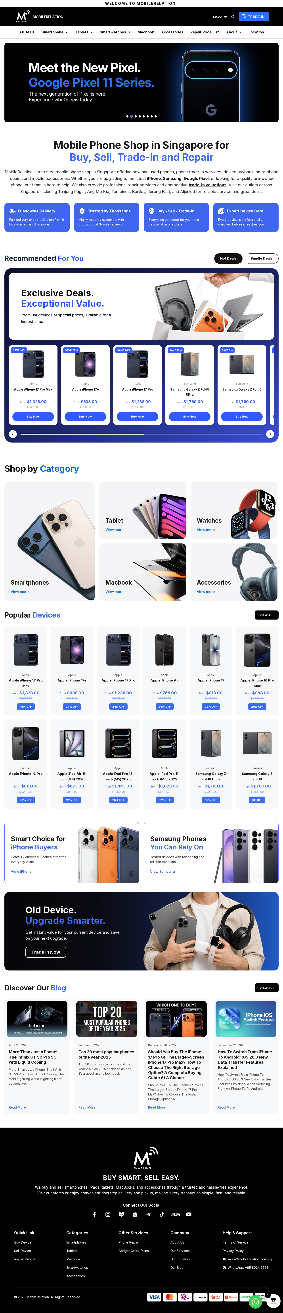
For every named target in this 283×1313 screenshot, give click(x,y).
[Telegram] (148, 1214)
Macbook (146, 32)
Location (256, 32)
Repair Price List (204, 32)
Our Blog (177, 1267)
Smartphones (76, 1242)
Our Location (180, 1259)
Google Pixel (196, 178)
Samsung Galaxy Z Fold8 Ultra (189, 391)
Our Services (180, 1251)
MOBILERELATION (48, 17)
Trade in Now (45, 952)
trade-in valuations (207, 184)
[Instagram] (108, 1214)
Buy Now (33, 416)
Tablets (81, 32)
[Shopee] (135, 1214)
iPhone (154, 178)
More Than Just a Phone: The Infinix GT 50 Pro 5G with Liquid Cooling (33, 1057)
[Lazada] (121, 1214)
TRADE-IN (256, 17)
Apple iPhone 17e (85, 389)
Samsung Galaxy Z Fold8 (242, 389)
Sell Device (22, 1251)
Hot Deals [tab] (228, 258)
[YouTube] (189, 1214)
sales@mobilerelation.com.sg (248, 1259)
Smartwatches (113, 32)
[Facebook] (94, 1214)
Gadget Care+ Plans (134, 1251)
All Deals (26, 32)
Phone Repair (129, 1242)
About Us (177, 1242)
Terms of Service (236, 1242)
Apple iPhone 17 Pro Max (33, 389)
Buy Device (22, 1242)
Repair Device (24, 1259)
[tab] (127, 116)
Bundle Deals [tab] (262, 258)
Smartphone (52, 32)
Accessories (172, 32)
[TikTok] (162, 1214)
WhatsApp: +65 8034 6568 (248, 1267)
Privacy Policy (233, 1251)
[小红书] (175, 1214)
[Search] (233, 16)
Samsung (172, 178)
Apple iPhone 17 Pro (137, 389)
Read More (17, 1107)
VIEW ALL (267, 615)
